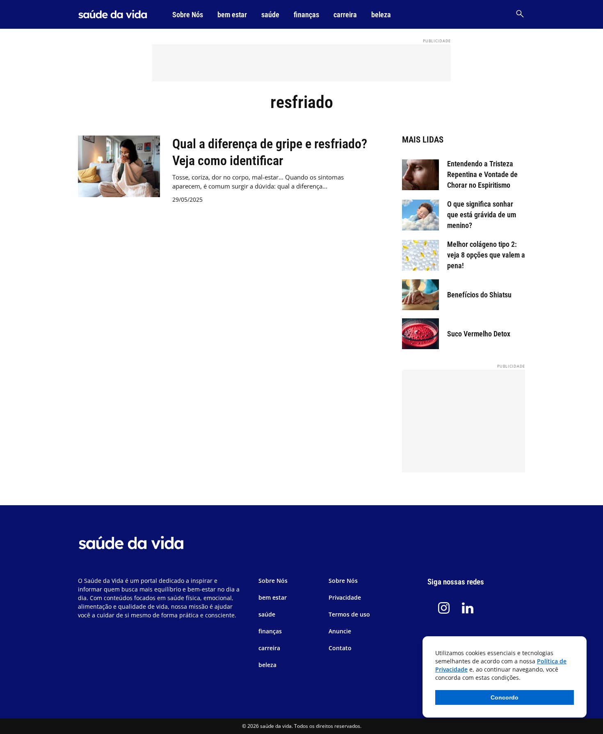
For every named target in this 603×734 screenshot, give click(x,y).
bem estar (232, 14)
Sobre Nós (187, 14)
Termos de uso (349, 614)
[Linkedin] (467, 608)
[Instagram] (444, 608)
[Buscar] (520, 14)
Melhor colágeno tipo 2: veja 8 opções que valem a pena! (486, 255)
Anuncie (340, 631)
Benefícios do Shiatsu (479, 294)
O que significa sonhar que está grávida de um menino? (481, 215)
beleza (381, 14)
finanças (306, 14)
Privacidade (345, 597)
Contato (340, 648)
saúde (270, 14)
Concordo (504, 697)
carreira (345, 14)
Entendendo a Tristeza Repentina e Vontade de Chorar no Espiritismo (482, 174)
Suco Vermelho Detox (478, 333)
